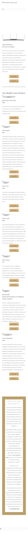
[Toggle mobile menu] (25, 4)
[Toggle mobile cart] (22, 4)
